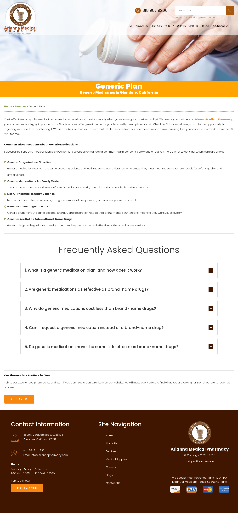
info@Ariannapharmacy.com (49, 455)
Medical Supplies (175, 26)
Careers (194, 26)
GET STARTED (18, 399)
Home (129, 26)
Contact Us (221, 26)
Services (156, 26)
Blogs (206, 26)
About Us (142, 26)
